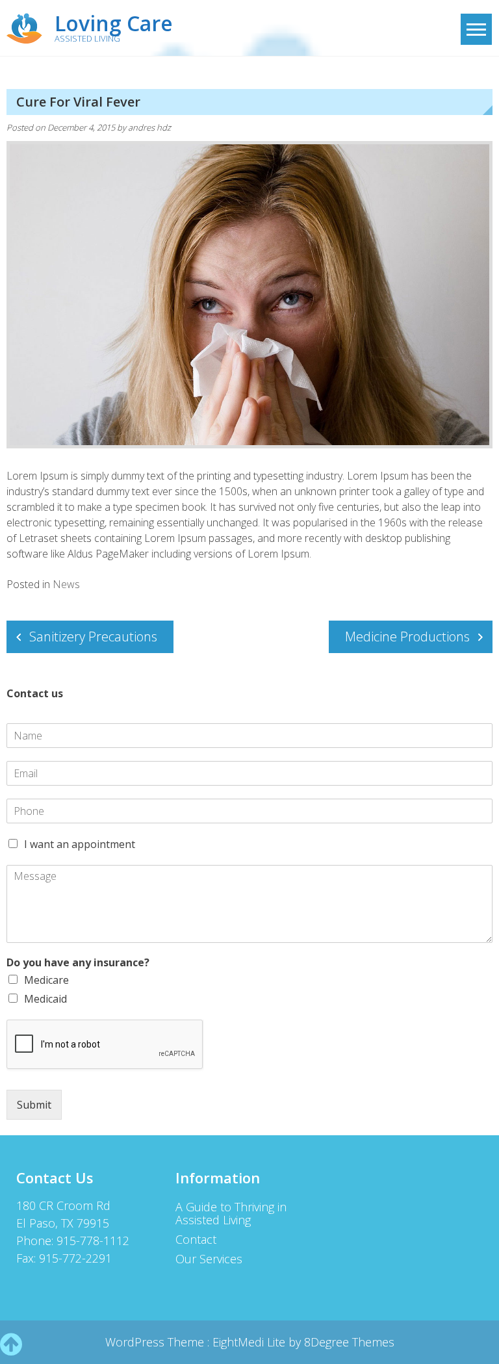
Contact (195, 1239)
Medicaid (45, 999)
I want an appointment (79, 844)
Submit (34, 1105)
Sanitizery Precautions (93, 636)
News (66, 584)
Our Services (208, 1259)
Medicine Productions (407, 636)
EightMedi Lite (250, 1342)
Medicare (46, 980)
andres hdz (149, 127)
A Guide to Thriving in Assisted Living (231, 1213)
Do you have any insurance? (77, 963)
